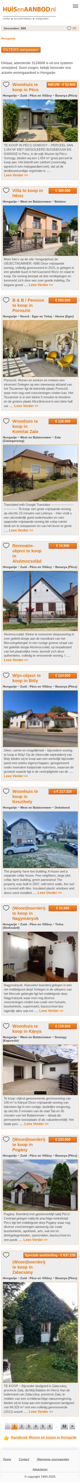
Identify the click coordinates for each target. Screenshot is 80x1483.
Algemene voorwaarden (53, 1459)
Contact (24, 1459)
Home (7, 1459)
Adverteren (40, 1469)
